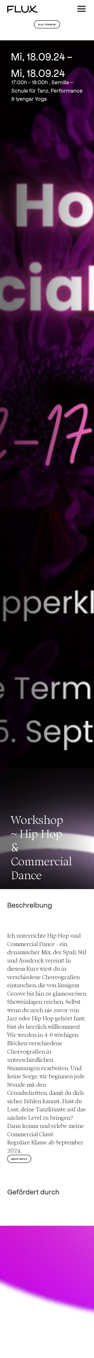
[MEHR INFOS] (19, 1169)
